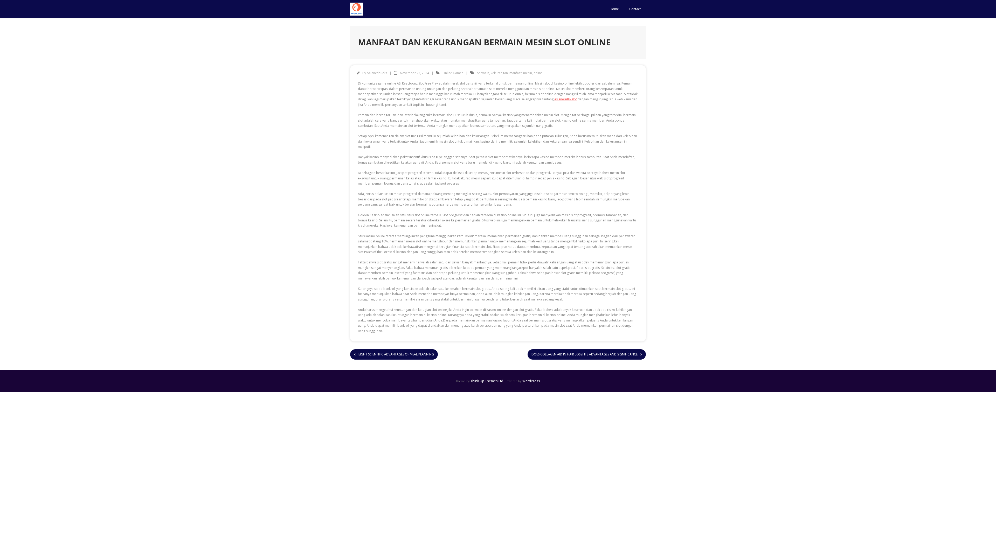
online (538, 73)
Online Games (452, 73)
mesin (527, 73)
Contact (635, 9)
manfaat (515, 73)
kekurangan (499, 73)
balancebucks (377, 73)
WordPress (531, 381)
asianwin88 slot (565, 99)
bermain (483, 73)
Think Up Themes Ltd (487, 381)
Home (614, 9)
